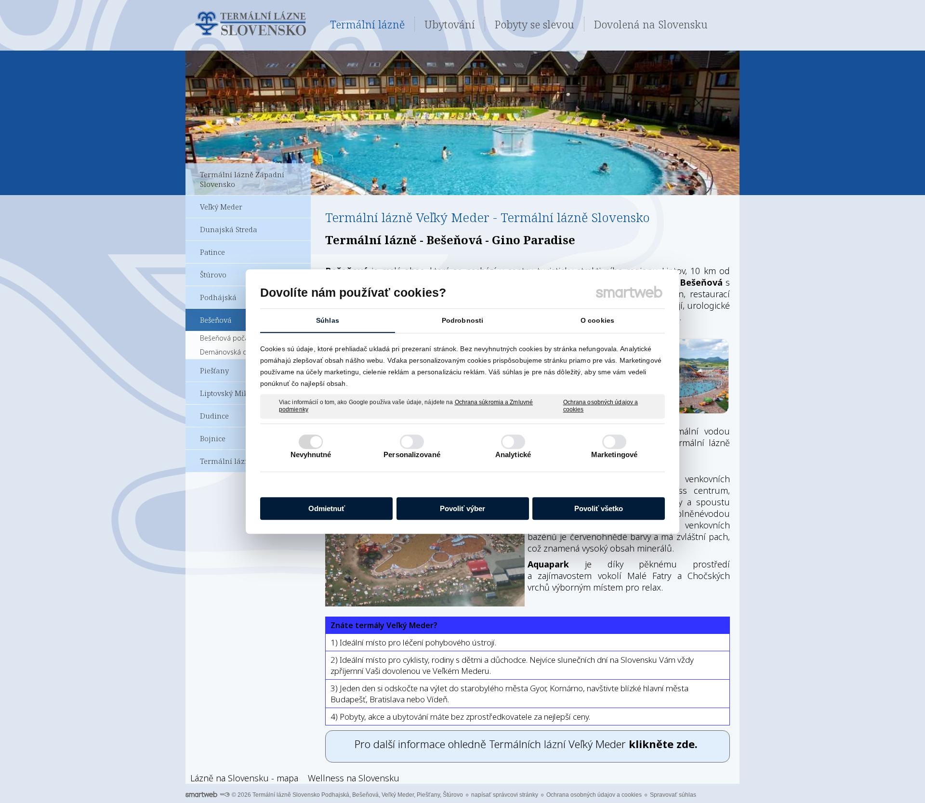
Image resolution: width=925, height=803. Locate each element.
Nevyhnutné (311, 454)
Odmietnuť (326, 508)
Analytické (513, 454)
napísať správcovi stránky (504, 794)
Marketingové (614, 454)
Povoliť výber (462, 508)
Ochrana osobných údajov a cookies (600, 406)
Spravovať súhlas (673, 794)
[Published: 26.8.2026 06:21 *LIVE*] (224, 794)
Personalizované (411, 454)
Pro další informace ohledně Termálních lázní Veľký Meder (527, 744)
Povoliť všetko (598, 508)
